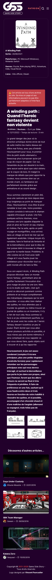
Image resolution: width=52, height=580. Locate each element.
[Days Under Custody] (26, 466)
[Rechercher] (43, 8)
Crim (38, 129)
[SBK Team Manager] (26, 502)
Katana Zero (9, 553)
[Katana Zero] (26, 538)
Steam (26, 74)
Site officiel (17, 74)
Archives (12, 129)
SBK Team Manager (13, 517)
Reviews (21, 129)
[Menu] (48, 8)
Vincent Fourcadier (34, 572)
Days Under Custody (13, 481)
